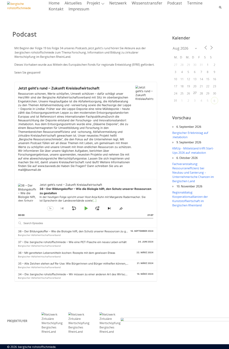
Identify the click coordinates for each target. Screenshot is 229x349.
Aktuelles (73, 3)
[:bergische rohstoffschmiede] (24, 6)
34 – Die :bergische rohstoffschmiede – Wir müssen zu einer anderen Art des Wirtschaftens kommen (82, 274)
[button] (220, 6)
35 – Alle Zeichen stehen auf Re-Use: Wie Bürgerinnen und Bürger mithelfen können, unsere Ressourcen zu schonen (92, 263)
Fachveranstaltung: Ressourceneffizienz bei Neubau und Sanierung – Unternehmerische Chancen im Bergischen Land (193, 172)
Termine (195, 3)
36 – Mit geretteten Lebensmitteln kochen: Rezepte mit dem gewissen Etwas (66, 253)
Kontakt (56, 8)
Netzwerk (118, 3)
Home (54, 3)
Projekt (93, 3)
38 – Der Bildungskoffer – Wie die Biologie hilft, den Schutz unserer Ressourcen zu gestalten (77, 231)
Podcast (174, 3)
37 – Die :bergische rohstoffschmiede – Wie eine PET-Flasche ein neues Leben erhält (72, 242)
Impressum (79, 8)
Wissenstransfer (147, 3)
